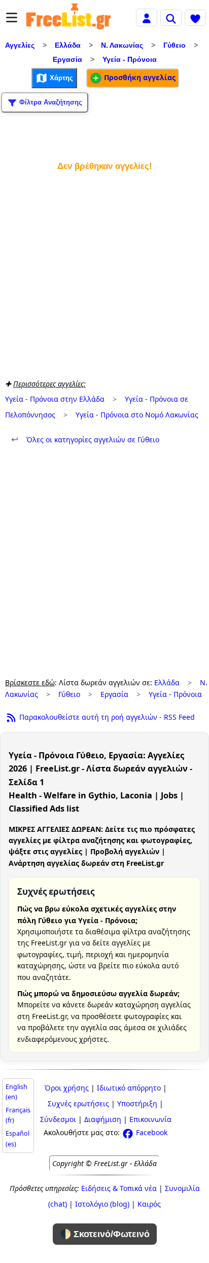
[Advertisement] (104, 273)
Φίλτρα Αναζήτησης (49, 102)
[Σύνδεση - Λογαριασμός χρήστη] (147, 17)
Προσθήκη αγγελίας (139, 77)
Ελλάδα (68, 45)
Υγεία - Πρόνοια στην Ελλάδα (54, 399)
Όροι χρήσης (67, 1088)
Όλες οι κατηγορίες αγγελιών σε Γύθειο (85, 439)
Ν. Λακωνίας (122, 45)
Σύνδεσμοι (58, 1119)
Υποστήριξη (137, 1103)
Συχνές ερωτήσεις (78, 1103)
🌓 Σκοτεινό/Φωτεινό (105, 1234)
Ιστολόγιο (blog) (102, 1204)
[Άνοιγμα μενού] (11, 17)
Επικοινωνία (150, 1119)
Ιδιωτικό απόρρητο (129, 1088)
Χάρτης (60, 77)
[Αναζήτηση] (171, 18)
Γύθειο (174, 45)
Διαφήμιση (102, 1119)
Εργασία (67, 59)
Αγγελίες (19, 45)
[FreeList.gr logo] (68, 17)
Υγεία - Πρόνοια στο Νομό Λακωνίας (137, 414)
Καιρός (149, 1204)
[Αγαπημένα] (195, 18)
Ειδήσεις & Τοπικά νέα (119, 1188)
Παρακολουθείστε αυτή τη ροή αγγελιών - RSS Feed (106, 717)
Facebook (150, 1132)
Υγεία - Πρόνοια (129, 59)
